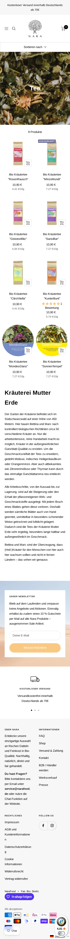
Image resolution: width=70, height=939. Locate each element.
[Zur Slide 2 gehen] (35, 710)
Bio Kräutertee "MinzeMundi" (52, 177)
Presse (43, 784)
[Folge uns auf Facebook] (43, 825)
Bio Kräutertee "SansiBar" (52, 236)
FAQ (42, 735)
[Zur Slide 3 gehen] (38, 710)
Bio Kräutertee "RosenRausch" (18, 177)
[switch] (61, 933)
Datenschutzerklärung (18, 849)
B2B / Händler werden (48, 768)
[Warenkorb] (63, 29)
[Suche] (14, 28)
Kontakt (44, 757)
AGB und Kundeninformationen (17, 834)
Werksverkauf (48, 777)
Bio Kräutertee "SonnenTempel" (52, 364)
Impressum (12, 822)
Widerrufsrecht (14, 871)
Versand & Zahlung (51, 750)
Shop (42, 743)
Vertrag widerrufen (16, 878)
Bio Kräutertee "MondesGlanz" (18, 364)
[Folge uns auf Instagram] (52, 825)
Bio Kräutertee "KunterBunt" (52, 296)
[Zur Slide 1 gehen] (31, 710)
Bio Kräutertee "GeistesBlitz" (18, 236)
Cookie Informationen (13, 861)
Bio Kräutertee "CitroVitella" (18, 296)
